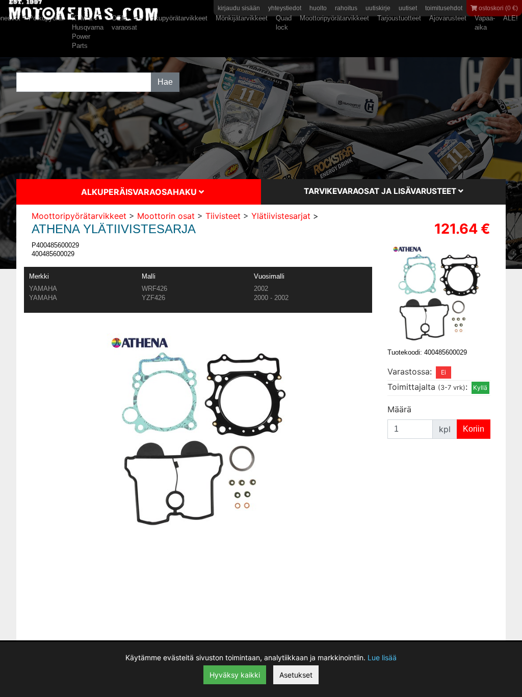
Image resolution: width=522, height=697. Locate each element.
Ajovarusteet (447, 18)
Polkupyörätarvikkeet (176, 18)
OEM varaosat (124, 22)
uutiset (408, 8)
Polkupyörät (46, 18)
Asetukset (295, 674)
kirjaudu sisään (239, 8)
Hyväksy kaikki (235, 674)
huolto (318, 8)
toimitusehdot (443, 8)
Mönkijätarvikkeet (242, 18)
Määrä (399, 409)
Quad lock (284, 22)
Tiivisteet (223, 216)
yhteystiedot (284, 8)
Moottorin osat (166, 216)
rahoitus (346, 8)
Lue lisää (382, 657)
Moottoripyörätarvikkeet (334, 18)
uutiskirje (378, 8)
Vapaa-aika (485, 22)
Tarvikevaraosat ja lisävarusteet (381, 191)
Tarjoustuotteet (399, 18)
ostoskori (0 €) (497, 8)
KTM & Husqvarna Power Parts (87, 31)
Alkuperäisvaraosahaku (140, 192)
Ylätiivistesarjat (280, 216)
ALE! (510, 18)
